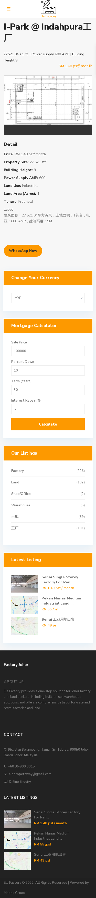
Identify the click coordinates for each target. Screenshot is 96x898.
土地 (14, 516)
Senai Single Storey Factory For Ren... (59, 580)
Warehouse (20, 505)
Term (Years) (21, 381)
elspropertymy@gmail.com (29, 774)
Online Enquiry (19, 781)
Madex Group (14, 893)
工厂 (14, 528)
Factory (17, 470)
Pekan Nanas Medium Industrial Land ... (61, 601)
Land (15, 482)
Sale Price (19, 342)
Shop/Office (21, 493)
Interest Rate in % (26, 400)
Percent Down (22, 362)
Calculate (48, 424)
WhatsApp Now (23, 250)
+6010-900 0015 (20, 766)
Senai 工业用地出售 (57, 619)
